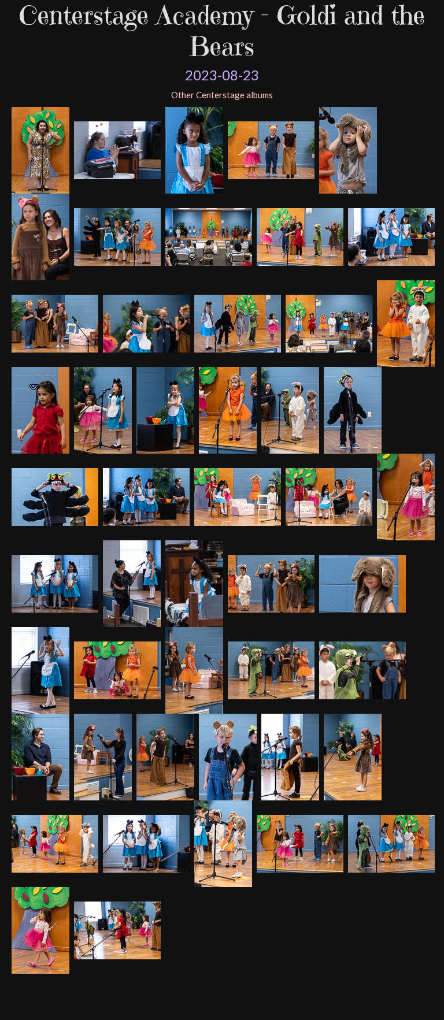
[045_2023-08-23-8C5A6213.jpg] (221, 842)
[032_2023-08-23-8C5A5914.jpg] (39, 669)
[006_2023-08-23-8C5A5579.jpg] (269, 149)
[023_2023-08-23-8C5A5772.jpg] (145, 496)
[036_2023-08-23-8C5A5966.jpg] (361, 669)
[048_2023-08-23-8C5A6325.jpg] (39, 929)
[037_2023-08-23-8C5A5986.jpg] (39, 756)
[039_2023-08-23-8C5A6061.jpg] (164, 756)
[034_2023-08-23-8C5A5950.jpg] (192, 669)
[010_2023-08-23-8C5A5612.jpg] (390, 236)
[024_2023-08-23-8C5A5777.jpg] (236, 496)
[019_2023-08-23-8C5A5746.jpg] (226, 409)
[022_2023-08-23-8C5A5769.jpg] (53, 496)
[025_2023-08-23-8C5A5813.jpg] (327, 496)
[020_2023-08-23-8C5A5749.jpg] (288, 409)
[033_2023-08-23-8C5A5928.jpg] (116, 669)
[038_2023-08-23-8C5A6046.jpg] (101, 756)
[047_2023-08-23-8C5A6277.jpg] (390, 842)
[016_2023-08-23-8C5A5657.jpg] (39, 409)
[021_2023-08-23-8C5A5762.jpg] (351, 409)
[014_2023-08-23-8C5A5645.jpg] (327, 322)
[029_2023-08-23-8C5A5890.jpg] (192, 582)
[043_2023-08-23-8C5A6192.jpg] (53, 842)
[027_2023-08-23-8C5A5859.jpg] (53, 582)
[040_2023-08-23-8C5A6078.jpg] (226, 756)
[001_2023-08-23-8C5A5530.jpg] (346, 149)
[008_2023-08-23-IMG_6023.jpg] (207, 236)
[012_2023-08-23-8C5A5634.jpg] (145, 322)
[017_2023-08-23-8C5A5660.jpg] (101, 409)
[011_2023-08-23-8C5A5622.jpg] (53, 322)
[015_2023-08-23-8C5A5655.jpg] (404, 322)
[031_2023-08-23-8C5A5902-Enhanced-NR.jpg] (361, 582)
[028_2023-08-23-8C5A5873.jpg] (130, 582)
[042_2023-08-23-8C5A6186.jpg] (351, 756)
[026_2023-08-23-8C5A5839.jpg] (404, 496)
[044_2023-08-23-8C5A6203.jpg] (145, 842)
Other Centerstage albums (222, 95)
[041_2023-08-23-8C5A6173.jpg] (288, 756)
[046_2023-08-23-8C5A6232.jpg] (298, 842)
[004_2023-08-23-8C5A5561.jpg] (116, 149)
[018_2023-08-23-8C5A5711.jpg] (164, 409)
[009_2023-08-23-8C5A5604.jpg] (298, 236)
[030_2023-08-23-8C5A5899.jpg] (269, 582)
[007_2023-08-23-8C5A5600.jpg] (116, 236)
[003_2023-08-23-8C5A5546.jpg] (39, 149)
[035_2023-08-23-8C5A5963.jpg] (269, 669)
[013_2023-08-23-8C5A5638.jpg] (236, 322)
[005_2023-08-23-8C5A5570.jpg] (192, 149)
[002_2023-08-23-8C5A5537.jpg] (39, 236)
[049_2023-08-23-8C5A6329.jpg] (116, 929)
